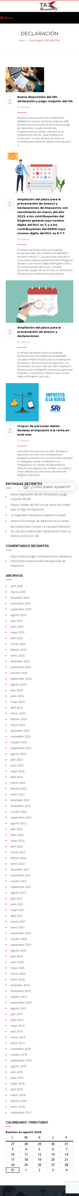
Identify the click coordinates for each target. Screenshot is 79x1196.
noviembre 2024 (21, 667)
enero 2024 (18, 725)
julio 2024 (17, 690)
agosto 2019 (18, 1008)
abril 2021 (17, 916)
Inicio (22, 40)
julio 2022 (17, 829)
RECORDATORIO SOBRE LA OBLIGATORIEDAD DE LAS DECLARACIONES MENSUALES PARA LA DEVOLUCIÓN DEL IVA (41, 531)
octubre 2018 (19, 1054)
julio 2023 (17, 759)
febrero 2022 (19, 858)
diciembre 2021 (20, 869)
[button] (47, 487)
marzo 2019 (18, 1037)
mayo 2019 (18, 1025)
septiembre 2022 (21, 817)
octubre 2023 (19, 742)
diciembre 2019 (20, 985)
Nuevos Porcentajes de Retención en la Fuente (40, 521)
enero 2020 (18, 979)
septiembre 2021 (21, 887)
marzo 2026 (18, 592)
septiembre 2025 (21, 609)
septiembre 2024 (21, 678)
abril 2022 (17, 846)
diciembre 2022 (20, 800)
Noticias (25, 107)
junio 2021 (17, 904)
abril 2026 (17, 586)
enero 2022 (18, 864)
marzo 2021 (18, 921)
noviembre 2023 (21, 736)
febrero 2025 (19, 650)
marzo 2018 (18, 1095)
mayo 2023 (18, 771)
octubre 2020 (19, 939)
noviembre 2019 (21, 991)
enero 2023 (18, 794)
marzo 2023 (18, 783)
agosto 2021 (18, 892)
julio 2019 (17, 1014)
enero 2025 (18, 655)
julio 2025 (17, 621)
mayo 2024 (18, 702)
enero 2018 (18, 1106)
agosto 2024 (18, 684)
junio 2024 (17, 696)
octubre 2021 (19, 881)
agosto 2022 (18, 823)
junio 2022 (17, 835)
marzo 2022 (18, 852)
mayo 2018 (18, 1083)
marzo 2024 (18, 713)
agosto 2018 (18, 1066)
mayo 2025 (18, 632)
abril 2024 (17, 707)
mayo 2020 (18, 968)
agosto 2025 (18, 615)
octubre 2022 (19, 811)
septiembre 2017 (21, 1112)
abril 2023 (17, 777)
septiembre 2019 (21, 1002)
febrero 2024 (19, 719)
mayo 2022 (18, 840)
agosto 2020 (18, 950)
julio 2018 (17, 1072)
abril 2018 (17, 1089)
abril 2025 (17, 638)
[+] (39, 79)
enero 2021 (18, 927)
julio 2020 (17, 956)
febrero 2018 (19, 1101)
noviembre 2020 (21, 933)
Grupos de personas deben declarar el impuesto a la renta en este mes (43, 430)
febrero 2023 (19, 788)
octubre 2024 (19, 673)
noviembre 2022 (21, 806)
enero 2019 (18, 1043)
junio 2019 (17, 1020)
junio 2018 (17, 1078)
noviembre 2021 (21, 875)
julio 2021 (17, 898)
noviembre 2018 (21, 1049)
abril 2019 (17, 1031)
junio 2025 (17, 626)
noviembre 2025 (21, 603)
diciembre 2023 (20, 730)
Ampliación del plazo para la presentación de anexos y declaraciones (39, 332)
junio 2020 (17, 962)
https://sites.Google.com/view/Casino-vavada (39, 556)
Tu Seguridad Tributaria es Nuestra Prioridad (38, 515)
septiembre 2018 (21, 1060)
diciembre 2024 (20, 661)
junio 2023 (17, 765)
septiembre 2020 (21, 945)
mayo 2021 (18, 910)
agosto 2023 (18, 754)
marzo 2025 (18, 644)
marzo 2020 (18, 973)
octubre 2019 (19, 997)
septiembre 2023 (21, 748)
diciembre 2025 (20, 597)
